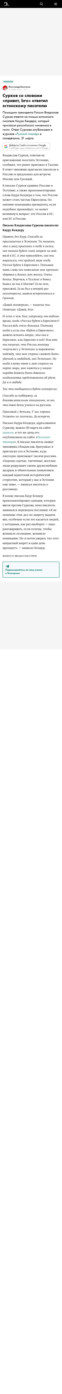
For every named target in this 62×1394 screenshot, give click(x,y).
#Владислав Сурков (26, 555)
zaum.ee (8, 432)
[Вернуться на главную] (6, 4)
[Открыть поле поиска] (41, 4)
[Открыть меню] (55, 4)
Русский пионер (27, 134)
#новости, (9, 555)
